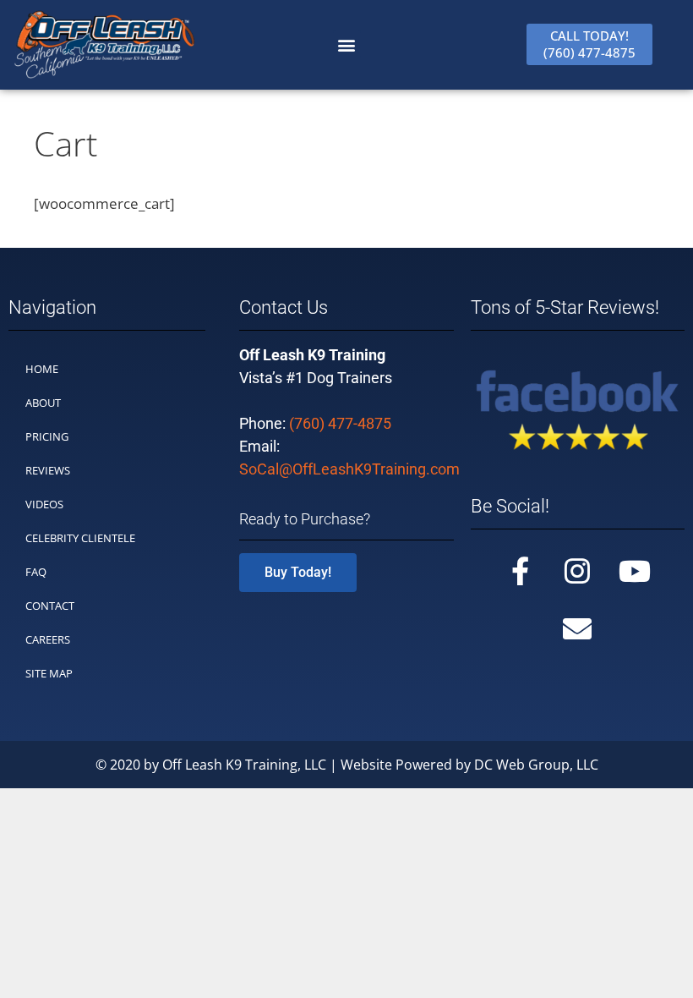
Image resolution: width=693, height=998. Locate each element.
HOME (41, 368)
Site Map (49, 673)
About (43, 402)
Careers (47, 639)
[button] (347, 44)
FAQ (35, 571)
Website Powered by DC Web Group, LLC (469, 764)
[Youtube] (634, 571)
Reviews (47, 470)
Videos (44, 504)
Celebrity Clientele (80, 538)
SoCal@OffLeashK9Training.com (349, 469)
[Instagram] (577, 571)
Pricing (46, 436)
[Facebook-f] (519, 571)
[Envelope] (577, 628)
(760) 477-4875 (340, 423)
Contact (49, 605)
